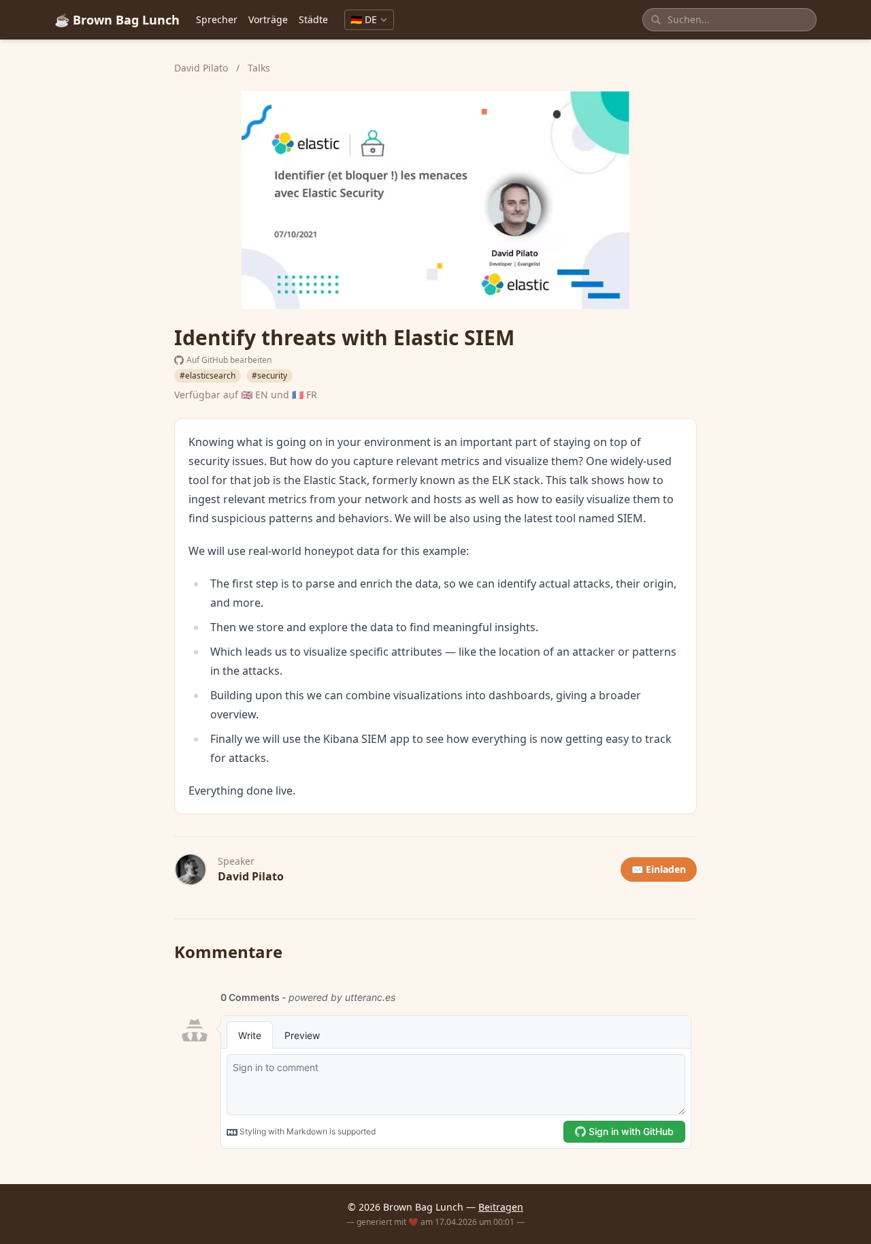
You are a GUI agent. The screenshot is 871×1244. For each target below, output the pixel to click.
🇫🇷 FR (304, 394)
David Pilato (202, 67)
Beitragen (500, 1206)
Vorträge (268, 19)
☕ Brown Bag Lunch (117, 20)
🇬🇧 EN (254, 394)
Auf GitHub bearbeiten (229, 360)
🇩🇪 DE (363, 19)
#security (269, 375)
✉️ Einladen (658, 869)
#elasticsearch (207, 375)
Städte (313, 19)
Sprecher (216, 19)
